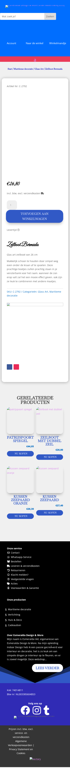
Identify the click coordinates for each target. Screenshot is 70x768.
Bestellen (16, 561)
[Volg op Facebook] (9, 367)
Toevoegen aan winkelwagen (34, 216)
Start (10, 68)
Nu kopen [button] (21, 453)
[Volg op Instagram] (16, 367)
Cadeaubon (14, 625)
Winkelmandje (57, 43)
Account (11, 43)
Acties (14, 583)
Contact (15, 552)
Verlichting (14, 614)
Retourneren (18, 570)
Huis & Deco (15, 620)
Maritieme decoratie (23, 68)
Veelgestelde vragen (22, 579)
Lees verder (47, 668)
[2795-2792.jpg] (35, 305)
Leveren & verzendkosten (25, 565)
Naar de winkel (34, 43)
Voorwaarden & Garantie (25, 588)
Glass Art (39, 68)
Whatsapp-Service (21, 557)
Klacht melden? (19, 574)
